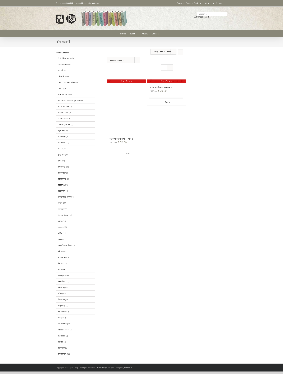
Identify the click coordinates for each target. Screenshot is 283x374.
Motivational (63, 94)
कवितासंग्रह (62, 179)
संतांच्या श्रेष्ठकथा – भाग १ (160, 87)
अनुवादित (61, 130)
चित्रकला (61, 209)
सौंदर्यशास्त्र (62, 354)
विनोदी (60, 317)
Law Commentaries (66, 82)
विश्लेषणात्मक (62, 323)
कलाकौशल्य (62, 172)
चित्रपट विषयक (63, 215)
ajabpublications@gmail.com (87, 3)
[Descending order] (180, 52)
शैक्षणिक (60, 341)
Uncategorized (64, 124)
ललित (60, 293)
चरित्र (60, 203)
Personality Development (69, 100)
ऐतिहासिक (61, 154)
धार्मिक (60, 233)
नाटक (60, 239)
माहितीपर (61, 287)
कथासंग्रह (61, 166)
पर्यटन (60, 251)
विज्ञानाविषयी (62, 311)
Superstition (63, 112)
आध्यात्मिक (61, 142)
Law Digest (62, 88)
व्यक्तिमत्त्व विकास (63, 329)
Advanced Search (201, 16)
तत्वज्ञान (60, 227)
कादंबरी (60, 185)
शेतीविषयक (61, 335)
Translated (62, 118)
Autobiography (64, 58)
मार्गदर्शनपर (61, 281)
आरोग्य (60, 148)
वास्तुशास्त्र (61, 305)
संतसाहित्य (61, 347)
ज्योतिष (60, 221)
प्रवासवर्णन (61, 269)
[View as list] (170, 67)
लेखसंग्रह (61, 299)
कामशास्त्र (61, 191)
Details (127, 153)
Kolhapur (128, 367)
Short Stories (63, 106)
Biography (62, 64)
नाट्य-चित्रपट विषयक (65, 245)
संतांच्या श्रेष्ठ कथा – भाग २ (121, 138)
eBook (60, 70)
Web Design (102, 367)
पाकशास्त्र (61, 257)
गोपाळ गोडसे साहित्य (64, 197)
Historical (62, 76)
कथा (59, 160)
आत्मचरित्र (62, 136)
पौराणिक (61, 263)
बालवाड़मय (61, 275)
